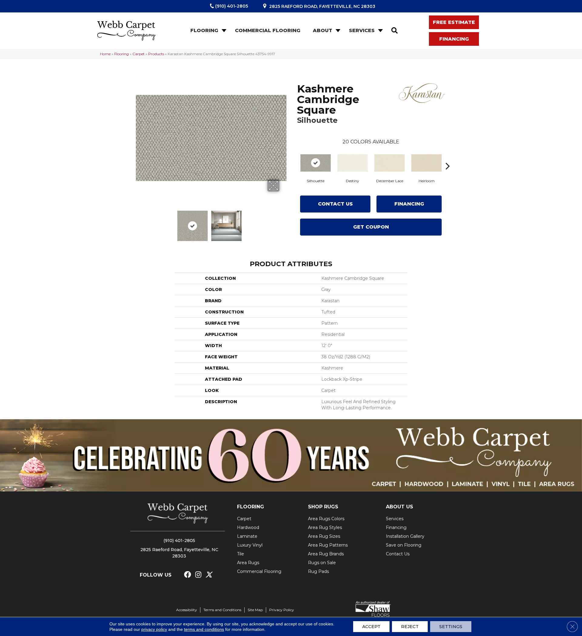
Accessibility (186, 610)
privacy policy (154, 629)
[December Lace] (389, 163)
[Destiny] (352, 163)
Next (283, 223)
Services (362, 30)
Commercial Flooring (267, 30)
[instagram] (198, 575)
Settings (450, 626)
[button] (223, 31)
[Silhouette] (315, 163)
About (322, 30)
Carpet (138, 54)
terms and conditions (204, 629)
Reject (410, 626)
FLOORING (250, 507)
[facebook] (187, 575)
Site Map (255, 610)
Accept (371, 626)
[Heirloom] (426, 163)
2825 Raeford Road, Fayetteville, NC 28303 (322, 6)
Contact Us (335, 204)
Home (105, 54)
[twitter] (208, 575)
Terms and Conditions (222, 610)
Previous (139, 223)
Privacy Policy (281, 610)
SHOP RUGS (323, 507)
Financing (409, 204)
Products (156, 54)
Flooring (204, 30)
